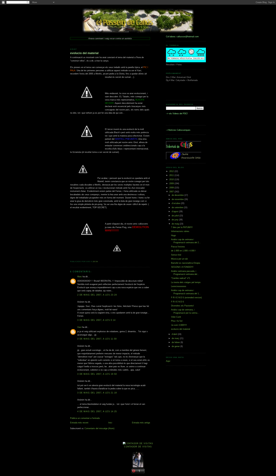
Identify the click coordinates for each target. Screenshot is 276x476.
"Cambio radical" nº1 (180, 278)
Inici (110, 422)
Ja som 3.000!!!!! (179, 325)
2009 (171, 183)
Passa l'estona (178, 246)
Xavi (79, 327)
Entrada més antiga (141, 422)
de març (176, 338)
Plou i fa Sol (176, 321)
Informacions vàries (180, 231)
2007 (171, 191)
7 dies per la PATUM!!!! (182, 227)
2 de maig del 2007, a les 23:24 (97, 295)
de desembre (178, 195)
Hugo (173, 235)
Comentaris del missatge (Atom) (99, 428)
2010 (171, 179)
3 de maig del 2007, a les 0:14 (96, 320)
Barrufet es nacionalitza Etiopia (185, 263)
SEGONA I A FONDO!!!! (182, 267)
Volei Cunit (176, 317)
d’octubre (176, 203)
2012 (171, 171)
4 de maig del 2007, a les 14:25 (97, 411)
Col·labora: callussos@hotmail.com (182, 36)
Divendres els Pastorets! (182, 305)
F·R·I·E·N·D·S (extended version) (186, 297)
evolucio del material (84, 53)
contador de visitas (138, 446)
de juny (175, 219)
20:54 (95, 261)
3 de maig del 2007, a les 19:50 (97, 374)
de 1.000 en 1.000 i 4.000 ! (183, 250)
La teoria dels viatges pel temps (186, 282)
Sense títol (176, 255)
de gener (176, 346)
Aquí (168, 361)
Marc (79, 276)
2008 (171, 187)
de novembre (178, 199)
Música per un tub (179, 259)
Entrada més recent (79, 422)
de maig (176, 224)
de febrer (176, 342)
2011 (171, 175)
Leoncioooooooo (178, 286)
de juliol (175, 215)
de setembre (178, 207)
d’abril (175, 334)
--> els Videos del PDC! (177, 113)
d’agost (175, 211)
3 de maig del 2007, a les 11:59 (97, 339)
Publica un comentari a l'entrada (85, 418)
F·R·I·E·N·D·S (177, 301)
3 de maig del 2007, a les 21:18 (97, 393)
